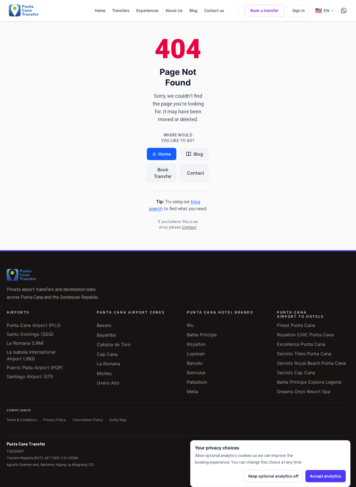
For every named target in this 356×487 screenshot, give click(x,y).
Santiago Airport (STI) (30, 376)
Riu (190, 325)
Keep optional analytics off (273, 476)
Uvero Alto (108, 383)
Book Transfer (163, 173)
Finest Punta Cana (296, 325)
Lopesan (196, 353)
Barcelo (195, 363)
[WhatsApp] (343, 10)
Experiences (147, 10)
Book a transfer (264, 10)
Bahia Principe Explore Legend (309, 382)
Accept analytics (325, 476)
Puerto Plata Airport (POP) (35, 367)
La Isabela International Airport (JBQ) (31, 355)
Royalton (196, 344)
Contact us (214, 10)
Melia (192, 391)
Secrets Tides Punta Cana (304, 353)
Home (100, 10)
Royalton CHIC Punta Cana (305, 334)
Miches (104, 373)
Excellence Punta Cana (301, 344)
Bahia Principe (202, 334)
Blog (193, 10)
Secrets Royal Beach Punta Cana (311, 363)
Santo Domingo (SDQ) (30, 334)
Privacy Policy (54, 420)
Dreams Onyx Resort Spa (303, 391)
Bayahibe (106, 335)
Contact (195, 173)
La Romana (108, 363)
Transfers (121, 10)
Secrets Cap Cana (296, 372)
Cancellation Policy (88, 420)
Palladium (197, 382)
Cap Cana (107, 354)
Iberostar (196, 372)
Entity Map (118, 420)
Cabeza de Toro (114, 344)
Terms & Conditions (22, 420)
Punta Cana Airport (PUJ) (34, 325)
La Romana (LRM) (25, 343)
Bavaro (104, 325)
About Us (174, 10)
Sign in (298, 10)
